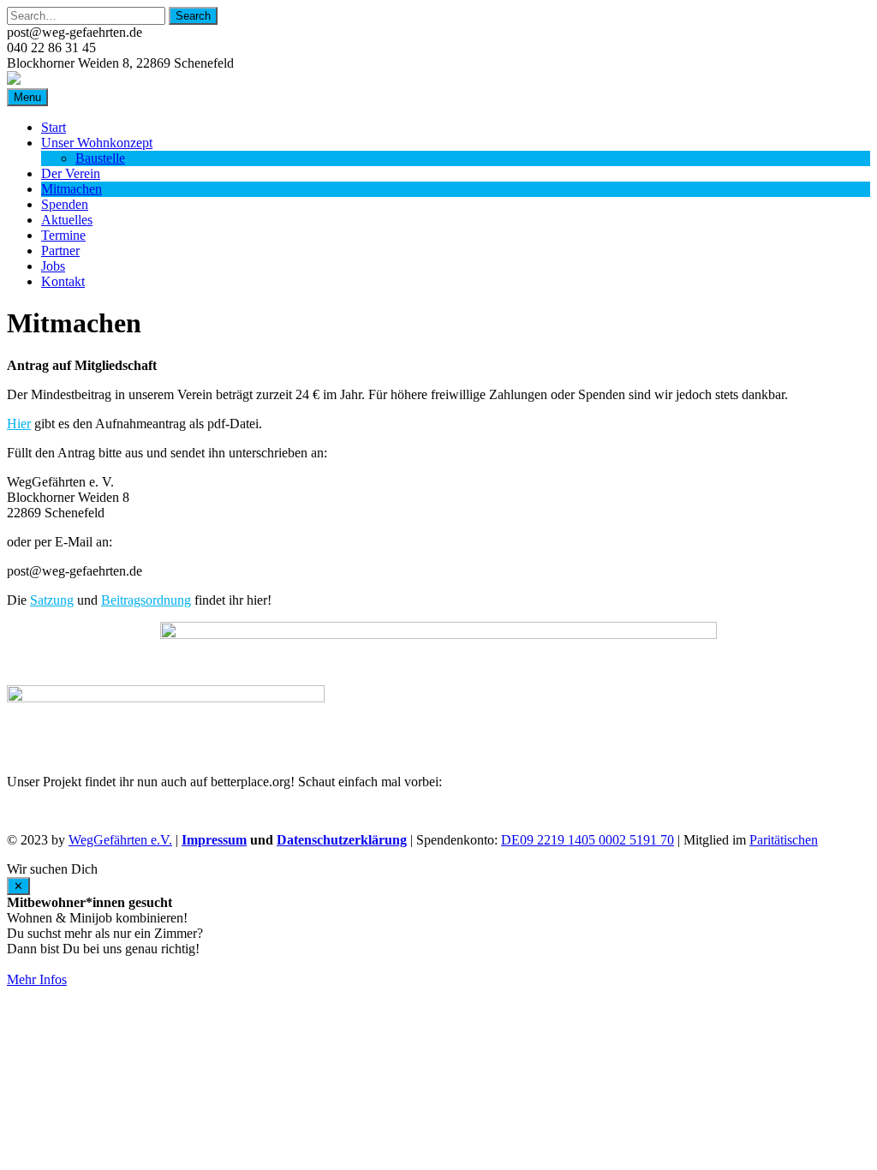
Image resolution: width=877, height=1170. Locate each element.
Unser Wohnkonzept (96, 142)
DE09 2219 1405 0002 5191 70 (587, 840)
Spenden (64, 204)
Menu (27, 97)
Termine (63, 235)
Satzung (52, 600)
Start (53, 127)
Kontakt (63, 281)
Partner (60, 250)
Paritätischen (783, 840)
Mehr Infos (37, 979)
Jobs (53, 266)
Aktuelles (66, 219)
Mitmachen (71, 189)
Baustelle (100, 158)
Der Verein (70, 173)
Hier (19, 423)
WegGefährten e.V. (120, 840)
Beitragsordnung (146, 600)
